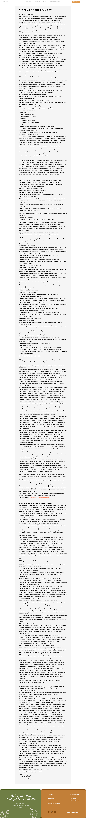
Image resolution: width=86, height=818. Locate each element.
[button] (45, 1)
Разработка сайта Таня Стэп (73, 812)
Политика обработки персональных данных (21, 805)
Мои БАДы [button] (49, 801)
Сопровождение (50, 798)
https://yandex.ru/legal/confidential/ (39, 497)
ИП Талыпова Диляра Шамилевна (21, 797)
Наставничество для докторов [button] (53, 803)
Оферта (20, 807)
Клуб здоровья (50, 800)
